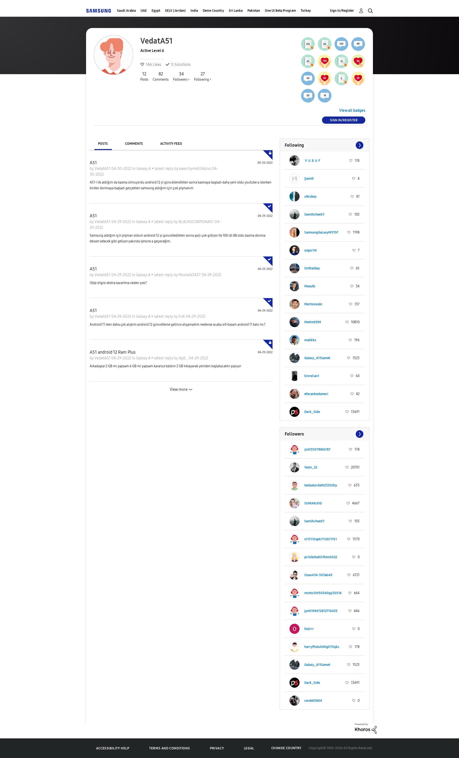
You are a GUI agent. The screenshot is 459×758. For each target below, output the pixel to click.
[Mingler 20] (308, 96)
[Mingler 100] (341, 44)
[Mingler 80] (358, 44)
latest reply (164, 168)
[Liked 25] (358, 78)
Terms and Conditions (169, 748)
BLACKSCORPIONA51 (197, 221)
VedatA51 (102, 168)
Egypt (156, 11)
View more (178, 389)
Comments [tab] (134, 144)
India (194, 11)
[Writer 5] (341, 78)
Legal (249, 748)
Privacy (217, 748)
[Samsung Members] (98, 10)
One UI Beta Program (280, 11)
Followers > (181, 76)
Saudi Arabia (126, 11)
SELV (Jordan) (175, 11)
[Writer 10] (341, 61)
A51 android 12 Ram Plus (113, 352)
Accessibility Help (112, 748)
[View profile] (295, 161)
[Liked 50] (324, 78)
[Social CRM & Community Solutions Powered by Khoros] (366, 728)
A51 (93, 162)
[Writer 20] (308, 61)
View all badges (352, 110)
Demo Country (213, 11)
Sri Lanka (236, 11)
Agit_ (184, 358)
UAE (144, 11)
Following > (202, 76)
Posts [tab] (103, 144)
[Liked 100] (324, 61)
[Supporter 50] (358, 61)
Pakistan (253, 11)
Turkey (306, 11)
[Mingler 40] (308, 78)
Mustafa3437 (190, 275)
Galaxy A (144, 168)
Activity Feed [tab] (171, 144)
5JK (182, 316)
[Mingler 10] (324, 96)
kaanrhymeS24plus (195, 168)
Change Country (286, 748)
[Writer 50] (324, 44)
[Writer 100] (308, 44)
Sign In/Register (342, 11)
